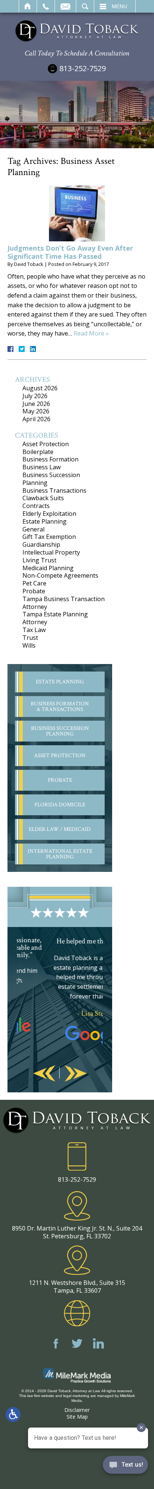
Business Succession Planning (51, 479)
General (33, 529)
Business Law (41, 467)
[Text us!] (125, 1466)
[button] (44, 1073)
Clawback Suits (43, 498)
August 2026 (40, 388)
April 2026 (36, 419)
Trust (30, 638)
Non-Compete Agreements (60, 575)
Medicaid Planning (48, 568)
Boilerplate (37, 452)
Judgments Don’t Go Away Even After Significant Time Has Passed (70, 252)
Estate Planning (44, 521)
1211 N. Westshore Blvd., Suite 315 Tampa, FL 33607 (77, 1287)
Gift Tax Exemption (49, 537)
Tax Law (34, 630)
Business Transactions (54, 490)
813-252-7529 (82, 68)
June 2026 (36, 404)
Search (85, 6)
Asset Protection (45, 444)
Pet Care (34, 583)
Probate (33, 591)
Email (65, 6)
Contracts (36, 506)
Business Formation (50, 459)
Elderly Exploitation (49, 513)
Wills (29, 645)
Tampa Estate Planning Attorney (55, 618)
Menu (119, 6)
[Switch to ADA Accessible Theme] (13, 1414)
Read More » (91, 333)
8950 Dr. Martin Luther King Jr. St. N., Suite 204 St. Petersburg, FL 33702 (77, 1232)
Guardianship (41, 544)
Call (46, 6)
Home (28, 6)
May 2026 (35, 411)
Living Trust (39, 560)
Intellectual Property (51, 552)
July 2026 (34, 396)
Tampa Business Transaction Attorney (63, 603)
